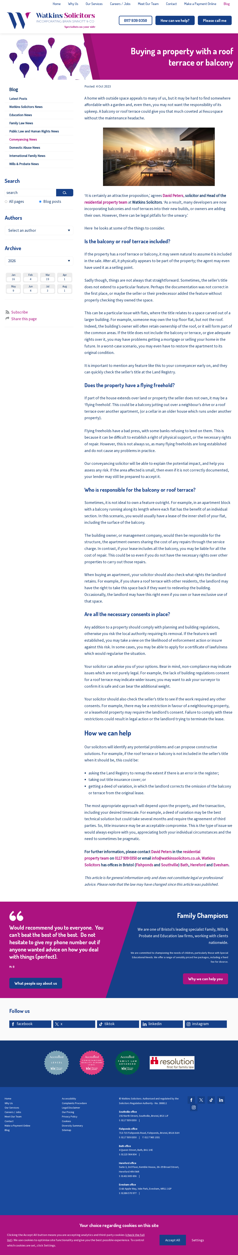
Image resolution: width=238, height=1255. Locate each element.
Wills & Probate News (24, 164)
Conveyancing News (23, 139)
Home (57, 3)
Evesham (221, 864)
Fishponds (144, 864)
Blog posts (52, 201)
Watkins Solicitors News (26, 107)
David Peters (173, 195)
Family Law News (21, 123)
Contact (171, 3)
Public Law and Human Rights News (34, 131)
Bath (184, 864)
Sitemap (66, 1130)
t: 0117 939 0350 (127, 1120)
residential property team (105, 202)
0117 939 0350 (135, 20)
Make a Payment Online (200, 3)
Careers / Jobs (120, 3)
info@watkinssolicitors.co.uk (176, 858)
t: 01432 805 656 (127, 1176)
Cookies (66, 1121)
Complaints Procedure (74, 1103)
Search (12, 180)
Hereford (198, 864)
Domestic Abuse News (24, 147)
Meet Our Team (148, 3)
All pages (16, 201)
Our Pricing (68, 1112)
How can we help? (175, 20)
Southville (169, 864)
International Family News (27, 156)
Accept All (172, 1240)
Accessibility (69, 1098)
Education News (20, 115)
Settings (198, 1240)
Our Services (94, 3)
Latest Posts (18, 98)
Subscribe (19, 312)
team (104, 858)
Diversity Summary (72, 1125)
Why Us (73, 3)
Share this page (24, 318)
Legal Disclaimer (71, 1107)
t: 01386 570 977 (127, 1193)
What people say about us (36, 983)
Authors (13, 217)
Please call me (214, 20)
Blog (227, 3)
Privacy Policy (69, 1116)
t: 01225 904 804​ (127, 1154)
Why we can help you (205, 978)
